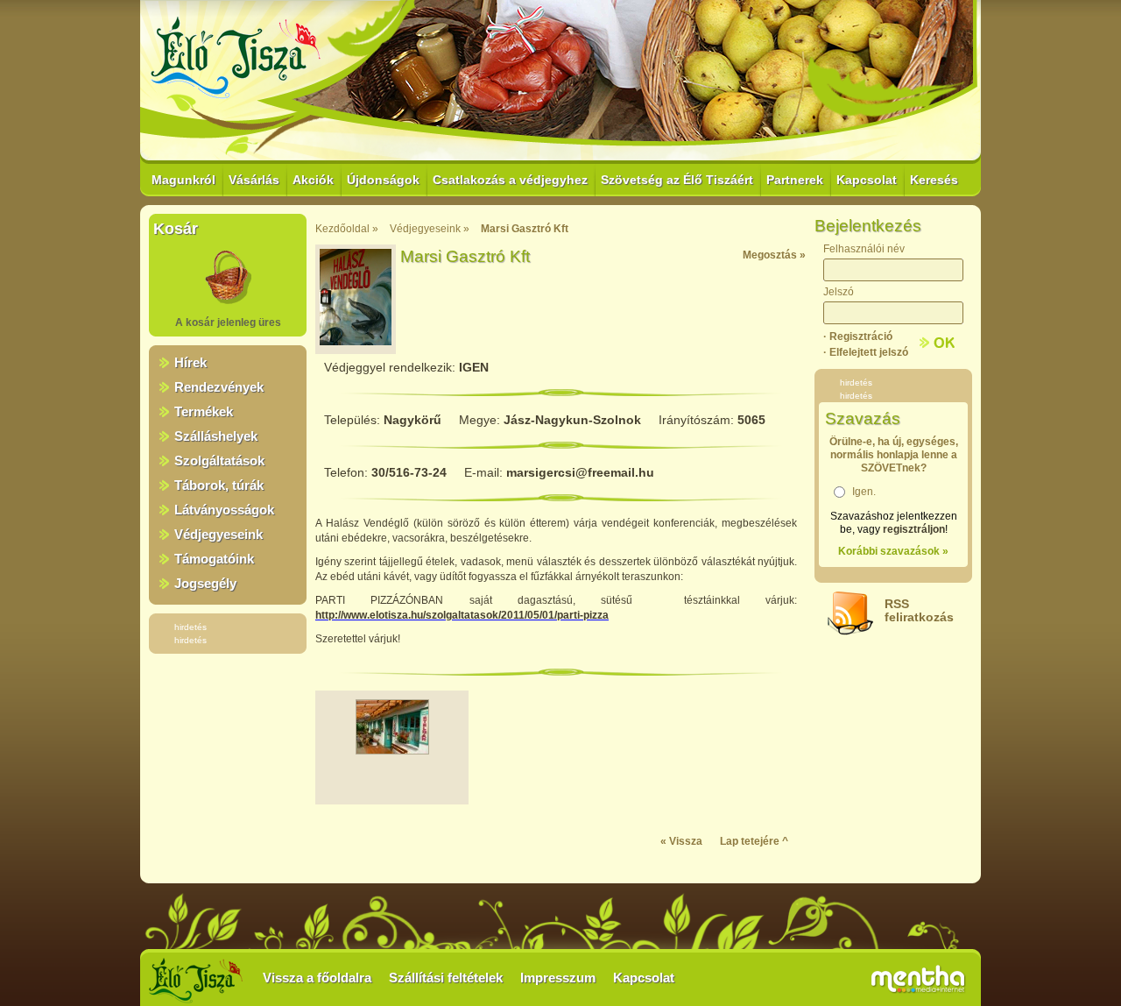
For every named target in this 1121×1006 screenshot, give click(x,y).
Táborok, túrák (219, 485)
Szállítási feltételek (446, 977)
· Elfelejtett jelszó (865, 352)
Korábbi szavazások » (893, 551)
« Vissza (681, 841)
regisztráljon (914, 529)
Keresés (934, 180)
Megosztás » (774, 255)
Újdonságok (383, 180)
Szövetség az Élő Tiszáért (677, 180)
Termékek (203, 411)
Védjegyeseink (218, 534)
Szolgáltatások (219, 460)
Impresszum (558, 977)
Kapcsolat (866, 180)
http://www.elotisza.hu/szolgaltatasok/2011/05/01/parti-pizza (462, 615)
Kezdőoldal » (346, 229)
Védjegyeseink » (429, 229)
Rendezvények (219, 386)
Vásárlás (254, 180)
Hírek (190, 362)
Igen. (864, 491)
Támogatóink (214, 558)
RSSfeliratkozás (919, 610)
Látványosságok (224, 509)
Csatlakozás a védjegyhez (510, 180)
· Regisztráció (857, 336)
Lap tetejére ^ (754, 841)
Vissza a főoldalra (317, 977)
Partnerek (794, 180)
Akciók (313, 180)
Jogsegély (205, 583)
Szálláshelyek (215, 436)
